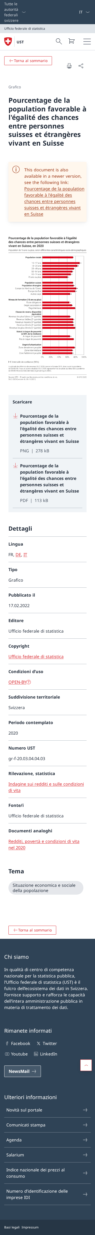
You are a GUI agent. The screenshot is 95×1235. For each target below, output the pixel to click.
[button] (86, 1065)
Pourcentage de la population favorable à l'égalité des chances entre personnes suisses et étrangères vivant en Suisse (54, 201)
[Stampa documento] (69, 65)
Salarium (15, 1155)
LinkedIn (48, 1054)
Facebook (20, 1043)
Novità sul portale (24, 1110)
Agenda (14, 1140)
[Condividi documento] (81, 65)
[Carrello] (71, 41)
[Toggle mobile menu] (87, 41)
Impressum (30, 1227)
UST (20, 41)
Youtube (19, 1054)
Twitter (50, 1043)
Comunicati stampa (25, 1125)
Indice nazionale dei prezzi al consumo (35, 1173)
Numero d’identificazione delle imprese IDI (37, 1194)
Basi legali (12, 1227)
